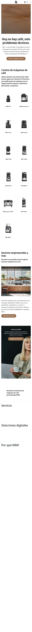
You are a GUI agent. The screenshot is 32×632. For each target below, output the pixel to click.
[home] (16, 2)
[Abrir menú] (30, 2)
